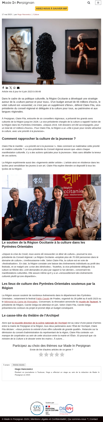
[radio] (41, 355)
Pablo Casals (42, 298)
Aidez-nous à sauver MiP (51, 8)
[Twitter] (10, 88)
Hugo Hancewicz (24, 14)
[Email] (18, 88)
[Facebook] (3, 88)
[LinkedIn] (7, 88)
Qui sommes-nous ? (78, 419)
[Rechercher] (88, 2)
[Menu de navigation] (98, 3)
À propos (6, 365)
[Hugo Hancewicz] (9, 377)
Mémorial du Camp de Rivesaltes (21, 301)
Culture (36, 14)
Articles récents (18, 365)
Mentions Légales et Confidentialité (48, 419)
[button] (51, 207)
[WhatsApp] (14, 88)
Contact (94, 419)
